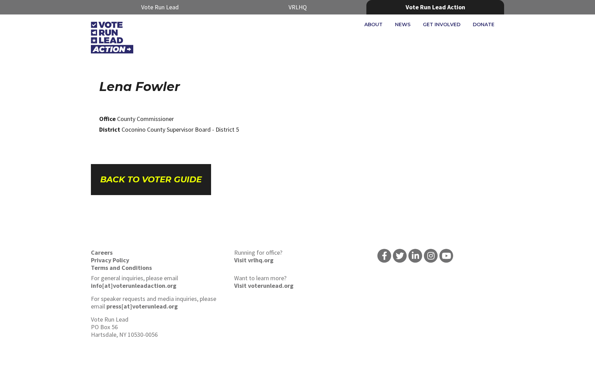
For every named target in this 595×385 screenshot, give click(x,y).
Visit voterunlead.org (263, 286)
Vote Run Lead (160, 7)
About (373, 25)
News (402, 25)
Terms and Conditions (121, 268)
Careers (102, 252)
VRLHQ (298, 7)
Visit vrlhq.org (253, 260)
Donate (483, 25)
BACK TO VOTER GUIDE (151, 179)
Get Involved (441, 25)
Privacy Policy (110, 260)
